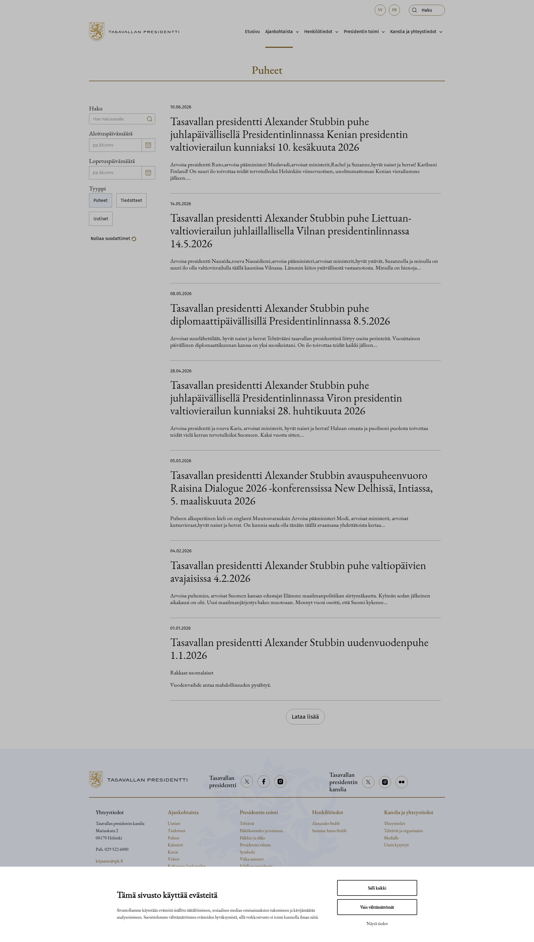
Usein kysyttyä (396, 845)
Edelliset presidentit (256, 866)
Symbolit (247, 852)
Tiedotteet (131, 200)
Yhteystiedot (394, 823)
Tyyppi (97, 188)
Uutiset (100, 218)
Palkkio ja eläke (252, 838)
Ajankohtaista (279, 31)
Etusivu (252, 31)
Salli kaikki (377, 888)
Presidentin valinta (255, 845)
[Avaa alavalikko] (296, 32)
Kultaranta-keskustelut (187, 866)
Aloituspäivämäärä (111, 133)
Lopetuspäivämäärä (112, 161)
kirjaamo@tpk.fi (109, 861)
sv (380, 10)
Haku (96, 108)
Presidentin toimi (361, 31)
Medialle (391, 838)
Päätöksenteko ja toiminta (261, 831)
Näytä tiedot (377, 923)
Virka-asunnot (252, 859)
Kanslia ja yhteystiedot (413, 31)
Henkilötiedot (318, 31)
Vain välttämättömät (377, 907)
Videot (173, 859)
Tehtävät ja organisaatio (403, 831)
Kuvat (173, 852)
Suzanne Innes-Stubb (329, 831)
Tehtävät (247, 823)
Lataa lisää (305, 716)
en (394, 10)
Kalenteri (175, 845)
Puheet (100, 200)
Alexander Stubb (326, 823)
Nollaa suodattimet (111, 238)
